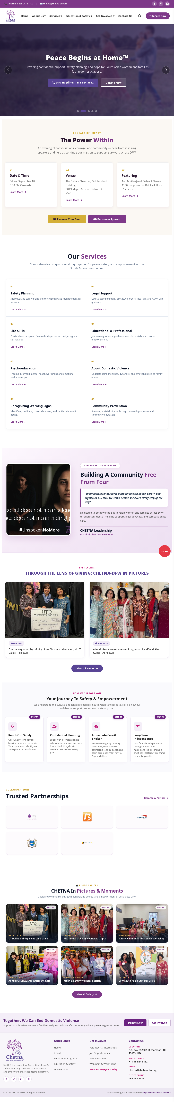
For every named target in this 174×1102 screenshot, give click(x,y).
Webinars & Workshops (103, 1064)
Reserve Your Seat (68, 219)
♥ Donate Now (157, 16)
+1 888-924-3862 (138, 1061)
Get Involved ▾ (105, 16)
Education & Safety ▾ (79, 16)
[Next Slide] (166, 70)
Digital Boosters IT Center (156, 1092)
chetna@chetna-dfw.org (143, 1070)
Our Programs (71, 82)
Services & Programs (65, 1058)
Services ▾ (55, 16)
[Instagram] (161, 3)
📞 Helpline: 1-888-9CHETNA (18, 3)
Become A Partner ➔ (156, 798)
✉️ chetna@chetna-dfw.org (53, 3)
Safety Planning (102, 82)
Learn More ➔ (18, 309)
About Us (59, 1053)
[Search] (139, 16)
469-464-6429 (136, 1078)
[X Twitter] (29, 1079)
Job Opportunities (100, 1053)
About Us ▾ (39, 16)
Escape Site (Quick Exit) (103, 1069)
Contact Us (125, 16)
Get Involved (159, 1022)
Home (24, 16)
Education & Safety (64, 1064)
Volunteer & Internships (103, 1047)
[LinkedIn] (167, 3)
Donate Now (135, 1022)
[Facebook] (154, 3)
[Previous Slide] (8, 70)
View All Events (85, 668)
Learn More (16, 192)
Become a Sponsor (109, 219)
